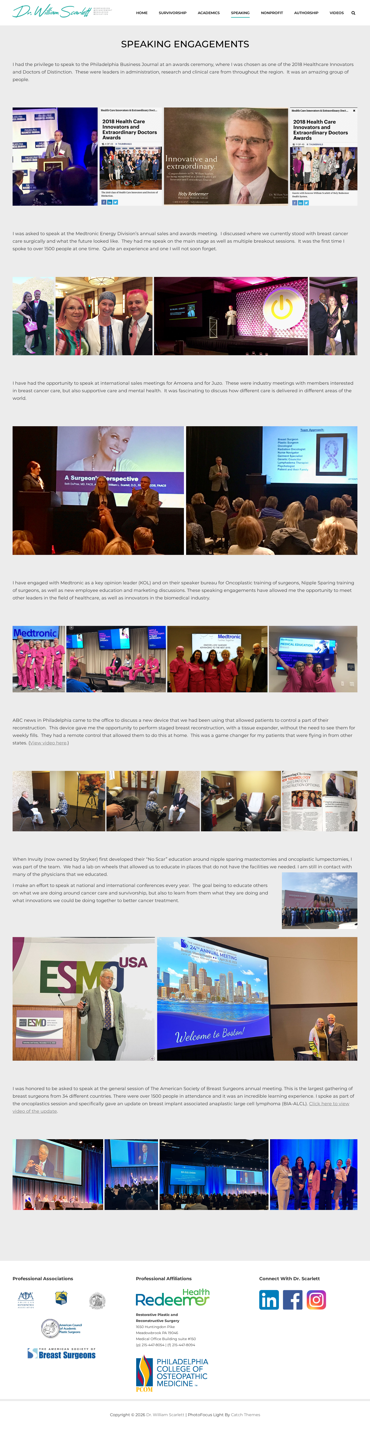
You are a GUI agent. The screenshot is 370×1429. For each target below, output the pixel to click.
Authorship (306, 13)
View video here (48, 743)
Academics (209, 13)
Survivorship (173, 13)
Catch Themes (245, 1414)
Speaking (240, 13)
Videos (337, 13)
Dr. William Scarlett (165, 1414)
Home (141, 13)
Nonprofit (272, 13)
